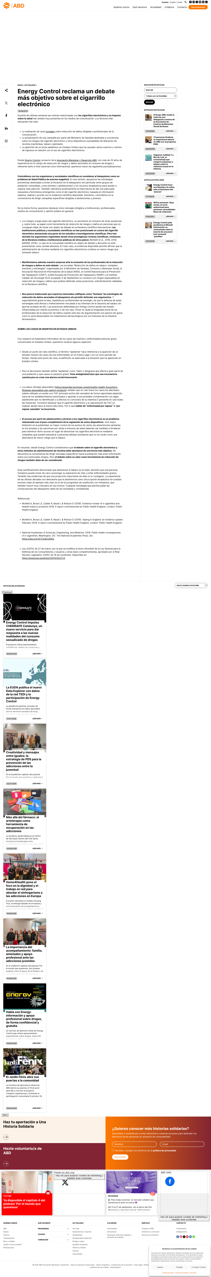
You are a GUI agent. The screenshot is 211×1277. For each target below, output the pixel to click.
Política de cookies (168, 1272)
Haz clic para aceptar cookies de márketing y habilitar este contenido (79, 1177)
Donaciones (111, 1232)
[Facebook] (190, 2)
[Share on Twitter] (6, 103)
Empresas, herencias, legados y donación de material (119, 1236)
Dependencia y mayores (82, 1232)
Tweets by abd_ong (78, 1175)
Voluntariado (77, 1254)
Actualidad (155, 7)
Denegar (179, 1267)
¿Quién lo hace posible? (12, 1244)
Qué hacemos (140, 7)
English (173, 2)
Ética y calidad (9, 1241)
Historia (6, 1235)
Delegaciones (181, 1232)
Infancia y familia (79, 1248)
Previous (7, 592)
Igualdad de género (80, 1244)
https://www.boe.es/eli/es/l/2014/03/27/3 (43, 558)
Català (179, 2)
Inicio (20, 85)
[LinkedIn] (203, 2)
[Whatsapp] (206, 2)
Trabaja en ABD (148, 1228)
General (76, 1251)
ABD (5, 1228)
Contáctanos (181, 1228)
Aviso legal (193, 1272)
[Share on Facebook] (6, 115)
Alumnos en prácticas (150, 1235)
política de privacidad (164, 1150)
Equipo (6, 1232)
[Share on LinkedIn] (6, 128)
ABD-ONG (166, 1172)
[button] (53, 1229)
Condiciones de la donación (122, 1265)
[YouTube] (200, 2)
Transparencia (8, 1238)
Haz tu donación (198, 7)
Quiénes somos (121, 7)
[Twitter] (197, 2)
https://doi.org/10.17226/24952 (38, 539)
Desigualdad (77, 1235)
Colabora (169, 7)
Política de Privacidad (182, 1272)
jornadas (50, 131)
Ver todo (76, 1228)
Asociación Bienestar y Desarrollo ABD (77, 160)
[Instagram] (193, 2)
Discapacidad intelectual (82, 1238)
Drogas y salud (78, 1241)
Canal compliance (103, 1265)
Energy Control (32, 160)
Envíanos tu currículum (150, 1232)
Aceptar (160, 1267)
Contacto (182, 7)
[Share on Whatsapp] (6, 141)
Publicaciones (8, 1248)
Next (5, 1115)
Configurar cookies (199, 1267)
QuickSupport (115, 1267)
